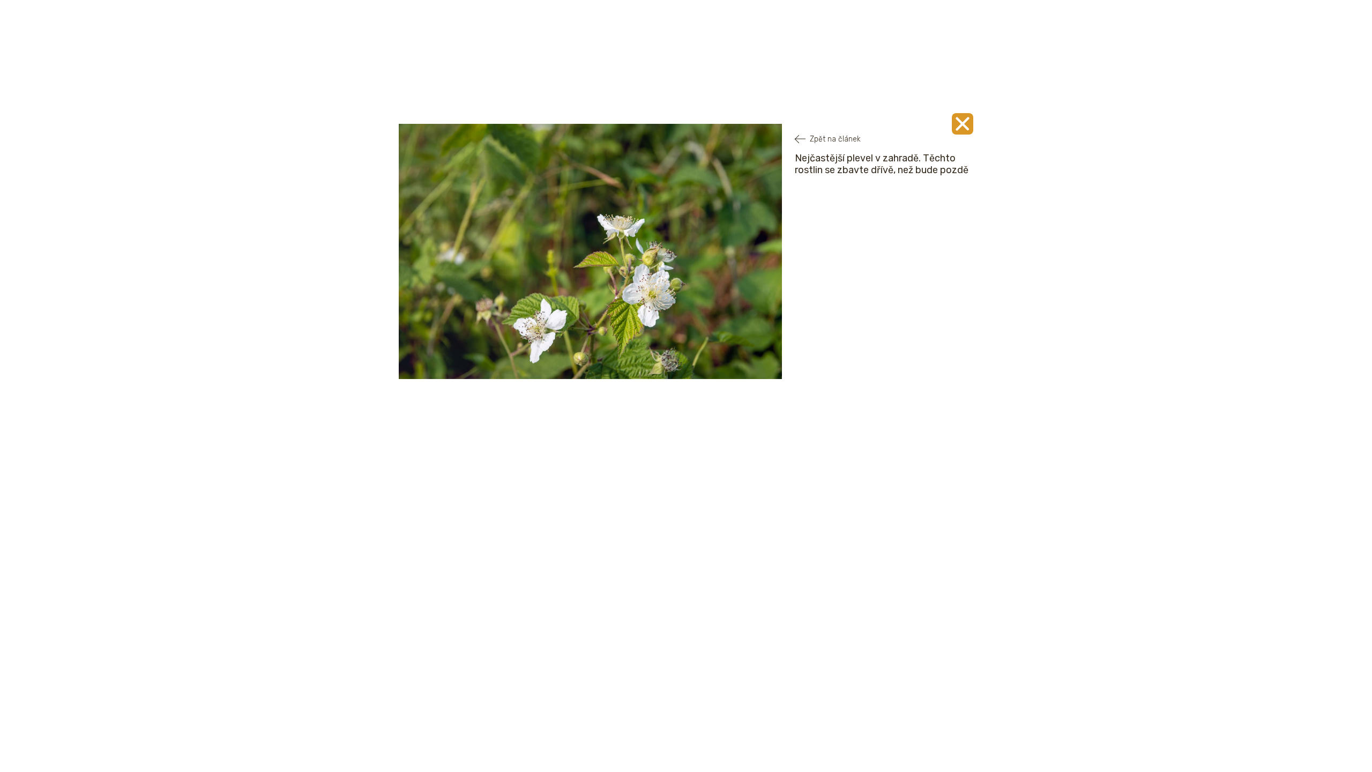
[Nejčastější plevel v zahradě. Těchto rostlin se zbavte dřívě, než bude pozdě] (962, 124)
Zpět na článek (835, 139)
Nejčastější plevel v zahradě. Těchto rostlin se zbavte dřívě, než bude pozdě (881, 164)
